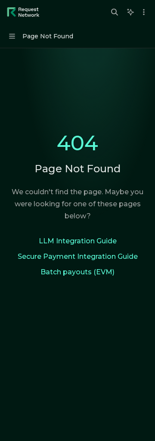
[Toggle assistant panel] (130, 12)
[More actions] (144, 12)
